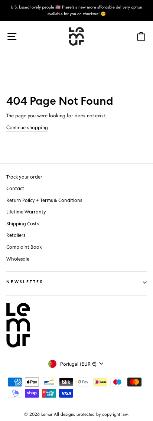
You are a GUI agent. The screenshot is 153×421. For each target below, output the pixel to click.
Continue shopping (27, 127)
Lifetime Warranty (26, 212)
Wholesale (17, 259)
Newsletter (25, 282)
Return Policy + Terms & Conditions (44, 200)
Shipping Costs (22, 224)
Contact (15, 188)
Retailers (15, 235)
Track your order (24, 177)
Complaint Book (24, 247)
